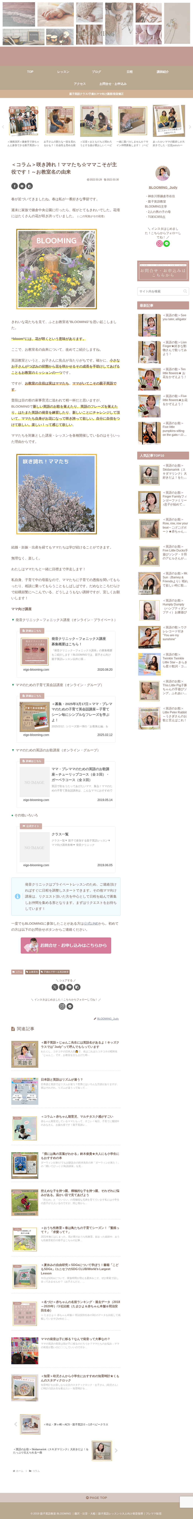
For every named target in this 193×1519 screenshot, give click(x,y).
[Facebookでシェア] (14, 186)
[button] (29, 186)
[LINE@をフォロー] (70, 1006)
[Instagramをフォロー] (62, 1006)
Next (190, 127)
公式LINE (91, 923)
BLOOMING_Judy (163, 187)
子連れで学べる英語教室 (56, 972)
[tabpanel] (23, 126)
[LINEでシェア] (22, 186)
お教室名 (33, 972)
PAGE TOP (98, 1498)
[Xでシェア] (55, 987)
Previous (3, 127)
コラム (18, 972)
